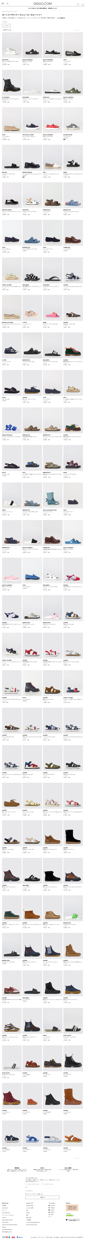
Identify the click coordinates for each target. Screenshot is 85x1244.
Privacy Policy (34, 1237)
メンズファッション (48, 1184)
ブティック (4, 1210)
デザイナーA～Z (41, 1237)
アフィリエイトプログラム (8, 1215)
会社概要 (4, 1205)
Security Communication (31, 1224)
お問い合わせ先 (29, 1205)
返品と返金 (28, 1217)
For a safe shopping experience (33, 1222)
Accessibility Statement (7, 1229)
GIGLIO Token (5, 1222)
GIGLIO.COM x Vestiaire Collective (9, 1224)
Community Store (6, 1212)
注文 (27, 1210)
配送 (27, 1215)
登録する (42, 1197)
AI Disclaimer (5, 1208)
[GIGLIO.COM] (42, 3)
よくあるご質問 (29, 1208)
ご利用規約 (28, 1220)
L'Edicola (4, 1227)
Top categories (56, 1237)
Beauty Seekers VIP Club (7, 1220)
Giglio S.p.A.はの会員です (74, 1220)
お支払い (28, 1212)
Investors (4, 1217)
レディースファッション (33, 1184)
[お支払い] (13, 1237)
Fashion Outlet (49, 1237)
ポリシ (34, 1194)
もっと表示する (61, 18)
